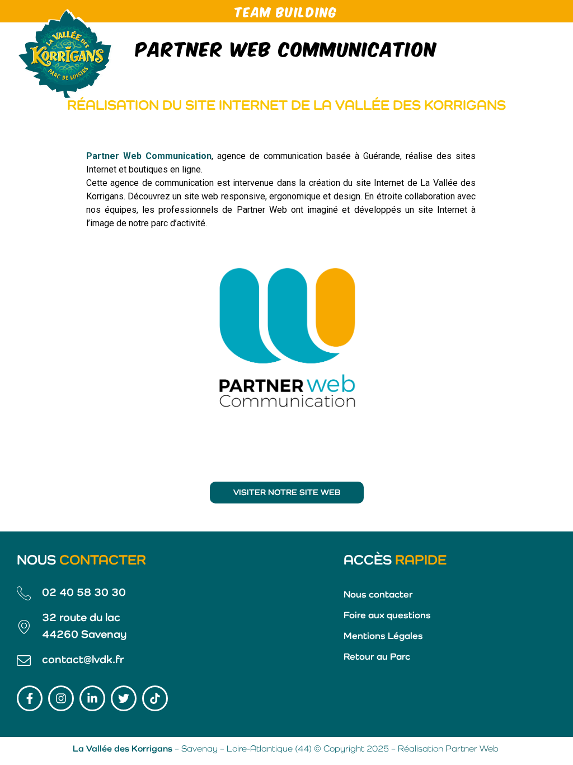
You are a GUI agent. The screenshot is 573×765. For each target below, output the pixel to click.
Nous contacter (378, 595)
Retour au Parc (377, 657)
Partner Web (472, 749)
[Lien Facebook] (30, 698)
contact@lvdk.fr (83, 660)
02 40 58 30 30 (84, 593)
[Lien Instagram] (61, 698)
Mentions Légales (383, 636)
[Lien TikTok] (155, 698)
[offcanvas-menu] (545, 54)
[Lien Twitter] (124, 698)
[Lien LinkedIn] (92, 698)
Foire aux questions (387, 616)
